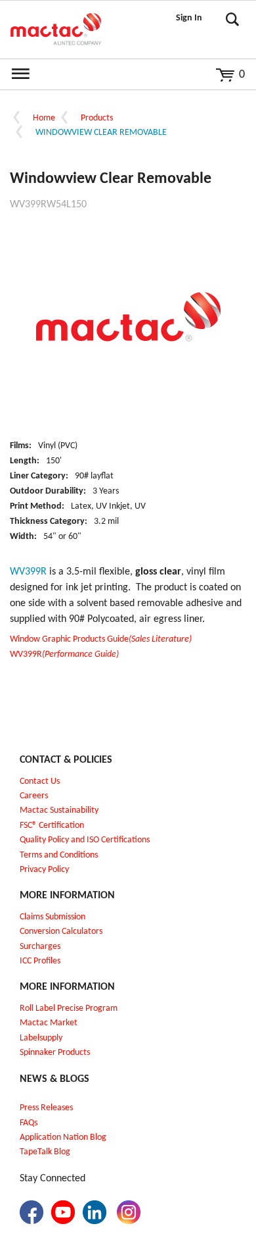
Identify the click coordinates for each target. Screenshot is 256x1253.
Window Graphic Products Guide (101, 639)
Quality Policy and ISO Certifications (85, 840)
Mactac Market (48, 1023)
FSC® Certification (52, 826)
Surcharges (40, 947)
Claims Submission (52, 917)
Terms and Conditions (59, 855)
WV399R (64, 654)
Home (44, 118)
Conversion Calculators (61, 931)
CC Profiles (41, 961)
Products (97, 118)
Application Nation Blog (63, 1137)
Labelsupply (41, 1038)
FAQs (28, 1123)
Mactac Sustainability (59, 810)
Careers (34, 796)
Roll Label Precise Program (68, 1008)
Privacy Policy (44, 870)
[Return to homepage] (56, 29)
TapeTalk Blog (45, 1152)
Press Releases (46, 1108)
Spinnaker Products (55, 1053)
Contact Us (40, 781)
